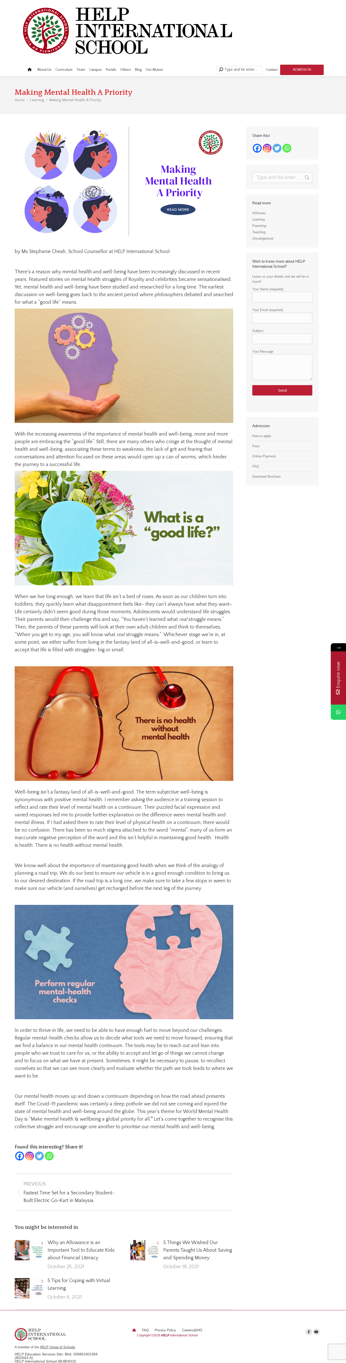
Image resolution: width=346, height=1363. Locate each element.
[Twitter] (39, 1156)
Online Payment (264, 456)
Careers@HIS (192, 1330)
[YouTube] (316, 1332)
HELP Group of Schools (57, 1347)
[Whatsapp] (49, 1156)
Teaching (258, 232)
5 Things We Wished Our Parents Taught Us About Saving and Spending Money (197, 1250)
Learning (258, 219)
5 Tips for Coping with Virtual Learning (79, 1284)
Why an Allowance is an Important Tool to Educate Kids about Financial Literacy (81, 1250)
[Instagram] (29, 1156)
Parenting (259, 226)
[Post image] (29, 1250)
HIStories (259, 213)
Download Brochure (266, 476)
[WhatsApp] (338, 712)
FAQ (255, 466)
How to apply (261, 436)
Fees (256, 446)
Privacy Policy (165, 1330)
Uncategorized (262, 238)
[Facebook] (19, 1156)
